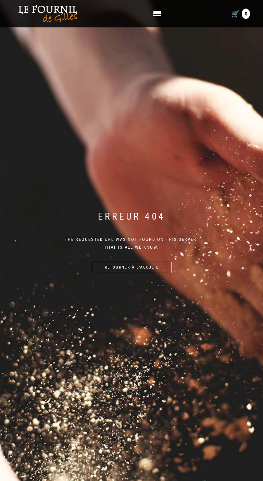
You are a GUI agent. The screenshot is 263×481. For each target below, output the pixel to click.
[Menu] (157, 14)
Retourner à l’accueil (132, 267)
